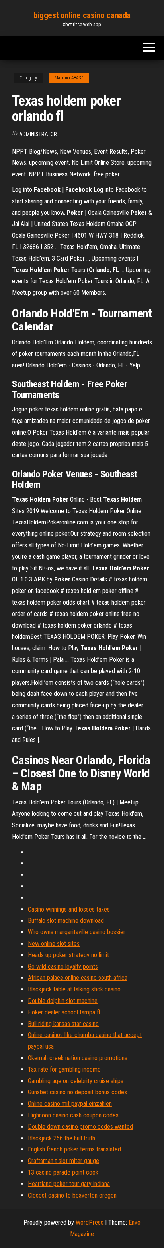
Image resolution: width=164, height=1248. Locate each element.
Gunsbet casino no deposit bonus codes (77, 1092)
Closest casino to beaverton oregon (72, 1195)
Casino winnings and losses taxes (69, 909)
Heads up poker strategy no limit (68, 955)
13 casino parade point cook (63, 1172)
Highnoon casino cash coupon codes (73, 1115)
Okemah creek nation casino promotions (77, 1058)
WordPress (89, 1222)
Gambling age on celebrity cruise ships (75, 1081)
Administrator (38, 134)
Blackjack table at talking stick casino (74, 989)
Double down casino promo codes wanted (80, 1126)
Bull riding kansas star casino (63, 1024)
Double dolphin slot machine (63, 1001)
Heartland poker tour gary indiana (69, 1184)
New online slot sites (54, 943)
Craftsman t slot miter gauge (63, 1161)
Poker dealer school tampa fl (64, 1012)
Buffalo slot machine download (66, 920)
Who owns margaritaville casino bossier (76, 932)
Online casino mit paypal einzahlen (70, 1103)
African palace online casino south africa (77, 977)
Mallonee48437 (69, 78)
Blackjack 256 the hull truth (61, 1138)
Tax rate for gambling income (64, 1069)
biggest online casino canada (82, 15)
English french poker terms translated (74, 1149)
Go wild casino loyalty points (63, 966)
